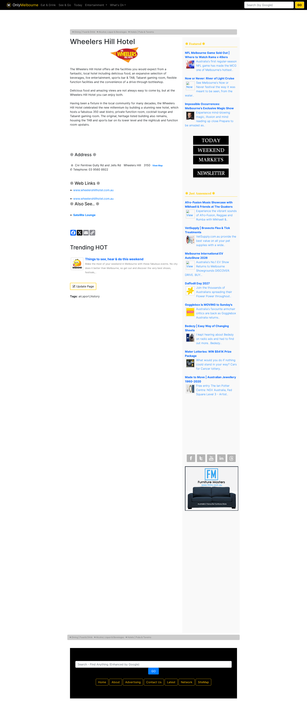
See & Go (65, 5)
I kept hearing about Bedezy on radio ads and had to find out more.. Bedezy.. (215, 339)
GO (299, 5)
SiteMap (203, 682)
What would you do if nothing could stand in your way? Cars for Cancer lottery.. (216, 364)
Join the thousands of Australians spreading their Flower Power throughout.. (214, 292)
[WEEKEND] (211, 159)
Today (78, 5)
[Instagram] (221, 457)
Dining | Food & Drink (84, 32)
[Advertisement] (153, 20)
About (116, 682)
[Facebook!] (190, 457)
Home (102, 682)
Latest (171, 682)
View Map (157, 165)
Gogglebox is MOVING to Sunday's (208, 304)
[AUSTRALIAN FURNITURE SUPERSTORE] (211, 488)
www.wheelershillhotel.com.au (93, 190)
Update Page (84, 286)
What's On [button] (117, 5)
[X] (200, 457)
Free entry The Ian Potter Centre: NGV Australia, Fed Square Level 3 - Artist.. (214, 390)
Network (186, 682)
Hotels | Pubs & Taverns (142, 32)
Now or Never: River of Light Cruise (209, 78)
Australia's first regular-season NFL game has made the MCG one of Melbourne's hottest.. (216, 66)
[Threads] (231, 457)
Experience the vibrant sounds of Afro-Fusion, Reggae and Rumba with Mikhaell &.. (216, 215)
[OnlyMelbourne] (8, 5)
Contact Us (153, 682)
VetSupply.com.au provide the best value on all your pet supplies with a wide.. (216, 241)
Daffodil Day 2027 (197, 283)
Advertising (133, 682)
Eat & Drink (48, 5)
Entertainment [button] (95, 5)
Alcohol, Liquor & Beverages (113, 32)
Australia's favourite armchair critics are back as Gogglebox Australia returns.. (216, 313)
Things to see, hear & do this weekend (114, 259)
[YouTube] (211, 457)
